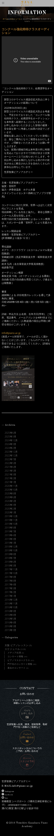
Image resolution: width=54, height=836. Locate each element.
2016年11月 (11, 603)
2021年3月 (10, 474)
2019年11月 (11, 520)
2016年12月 (11, 599)
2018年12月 (11, 546)
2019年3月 (10, 539)
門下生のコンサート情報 (20, 664)
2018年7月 (10, 558)
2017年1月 (10, 596)
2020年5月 (10, 501)
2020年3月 (10, 504)
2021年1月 (10, 482)
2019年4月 (10, 535)
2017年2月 (10, 592)
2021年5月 (10, 470)
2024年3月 (10, 444)
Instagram (9, 791)
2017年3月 (10, 588)
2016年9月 (10, 611)
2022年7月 (10, 459)
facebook (9, 795)
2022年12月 (11, 455)
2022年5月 (10, 463)
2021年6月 (10, 467)
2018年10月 (11, 550)
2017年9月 (10, 577)
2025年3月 (10, 436)
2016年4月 (10, 622)
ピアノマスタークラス (19, 660)
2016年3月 (10, 626)
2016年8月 (10, 615)
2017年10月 (11, 573)
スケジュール (15, 19)
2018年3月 (10, 565)
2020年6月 (10, 497)
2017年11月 (11, 569)
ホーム (5, 19)
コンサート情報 (15, 657)
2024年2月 (10, 448)
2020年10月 (11, 489)
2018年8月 (10, 554)
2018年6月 (10, 561)
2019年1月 (10, 542)
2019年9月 (10, 527)
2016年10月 (11, 607)
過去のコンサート (17, 668)
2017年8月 (10, 580)
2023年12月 (11, 451)
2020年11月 (11, 486)
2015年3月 (10, 630)
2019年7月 (10, 531)
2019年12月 (11, 516)
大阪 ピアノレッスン (16, 645)
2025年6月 (10, 432)
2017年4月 (10, 584)
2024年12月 (11, 440)
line (6, 798)
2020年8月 (10, 493)
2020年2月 (10, 508)
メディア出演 (14, 653)
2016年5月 (10, 618)
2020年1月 (10, 512)
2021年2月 (10, 478)
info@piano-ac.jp (11, 333)
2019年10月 (11, 523)
